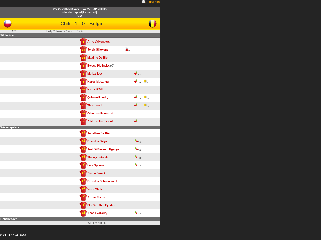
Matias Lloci (95, 73)
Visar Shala (95, 189)
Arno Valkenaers (98, 41)
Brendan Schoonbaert (102, 181)
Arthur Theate (96, 197)
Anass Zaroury (97, 213)
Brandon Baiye (97, 141)
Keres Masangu (98, 81)
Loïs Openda (95, 165)
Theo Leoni (94, 105)
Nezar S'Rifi (95, 89)
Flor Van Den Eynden (101, 205)
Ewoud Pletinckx (98, 65)
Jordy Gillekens (97, 49)
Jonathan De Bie (98, 133)
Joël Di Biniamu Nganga (103, 149)
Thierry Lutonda (98, 157)
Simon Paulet (96, 173)
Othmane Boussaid (100, 113)
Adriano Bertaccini (100, 121)
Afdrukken (152, 2)
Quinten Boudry (97, 97)
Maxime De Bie (97, 57)
